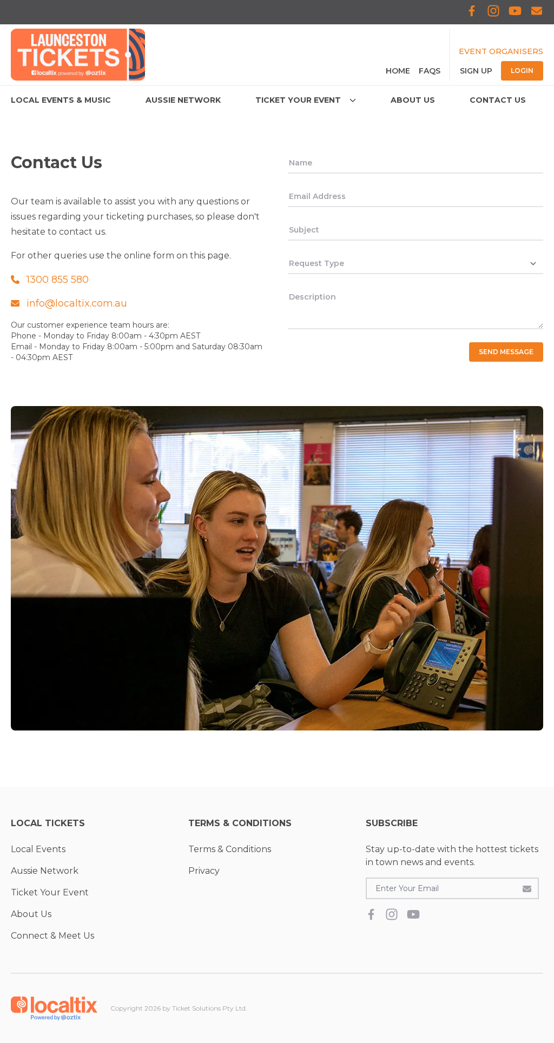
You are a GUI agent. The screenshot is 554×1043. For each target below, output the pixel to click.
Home (398, 71)
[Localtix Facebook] (471, 12)
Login (522, 71)
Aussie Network (44, 871)
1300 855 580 (58, 279)
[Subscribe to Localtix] (536, 12)
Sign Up (476, 71)
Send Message (506, 352)
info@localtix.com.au (77, 303)
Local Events (38, 849)
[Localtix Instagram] (493, 12)
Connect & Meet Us (52, 936)
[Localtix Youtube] (515, 12)
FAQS (429, 71)
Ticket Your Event (50, 892)
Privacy (204, 871)
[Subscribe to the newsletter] (527, 888)
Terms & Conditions (229, 849)
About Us (31, 914)
